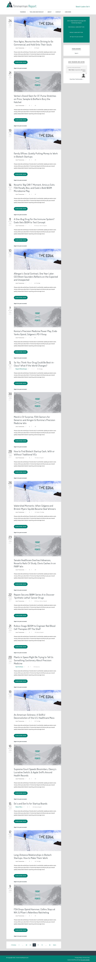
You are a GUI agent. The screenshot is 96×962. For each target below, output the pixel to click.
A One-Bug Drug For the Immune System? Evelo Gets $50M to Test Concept (34, 221)
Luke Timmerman (20, 48)
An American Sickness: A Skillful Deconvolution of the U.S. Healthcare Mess (34, 716)
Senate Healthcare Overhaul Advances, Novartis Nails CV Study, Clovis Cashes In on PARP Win (35, 563)
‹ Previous (13, 945)
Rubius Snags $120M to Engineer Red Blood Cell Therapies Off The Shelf (34, 627)
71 (38, 945)
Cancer (37, 225)
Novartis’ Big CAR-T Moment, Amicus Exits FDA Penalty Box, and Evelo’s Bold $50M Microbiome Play (34, 187)
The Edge (38, 283)
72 (42, 945)
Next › (54, 945)
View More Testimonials (76, 79)
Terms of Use (86, 957)
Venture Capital (43, 225)
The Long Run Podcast (37, 11)
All (35, 48)
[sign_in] (77, 36)
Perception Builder (85, 959)
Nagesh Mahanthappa (21, 369)
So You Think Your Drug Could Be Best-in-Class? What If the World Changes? (34, 364)
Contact (58, 11)
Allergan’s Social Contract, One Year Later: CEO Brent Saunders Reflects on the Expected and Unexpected (36, 276)
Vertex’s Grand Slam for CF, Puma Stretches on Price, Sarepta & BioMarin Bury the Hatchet (35, 99)
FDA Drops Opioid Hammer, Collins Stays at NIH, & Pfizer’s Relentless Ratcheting (34, 911)
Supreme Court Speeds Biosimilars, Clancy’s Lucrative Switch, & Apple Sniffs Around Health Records (35, 772)
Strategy (41, 369)
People (37, 48)
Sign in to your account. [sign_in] (20, 68)
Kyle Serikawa (19, 666)
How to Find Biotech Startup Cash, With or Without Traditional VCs (34, 453)
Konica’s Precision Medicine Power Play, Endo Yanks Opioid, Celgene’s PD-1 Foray (35, 333)
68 (26, 945)
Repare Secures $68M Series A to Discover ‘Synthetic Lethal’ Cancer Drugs (34, 596)
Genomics (37, 666)
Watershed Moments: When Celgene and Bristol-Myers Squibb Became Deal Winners (35, 507)
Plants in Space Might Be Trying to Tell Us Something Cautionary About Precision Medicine (33, 660)
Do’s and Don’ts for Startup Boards (30, 803)
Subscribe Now (20, 62)
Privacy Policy (78, 957)
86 (49, 945)
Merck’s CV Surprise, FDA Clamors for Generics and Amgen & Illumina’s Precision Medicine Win (34, 420)
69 (30, 945)
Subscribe (68, 11)
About (50, 11)
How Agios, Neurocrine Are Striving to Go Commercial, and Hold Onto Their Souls (33, 43)
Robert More (19, 807)
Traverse (23, 11)
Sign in (76, 53)
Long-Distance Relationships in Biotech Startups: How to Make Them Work (33, 856)
